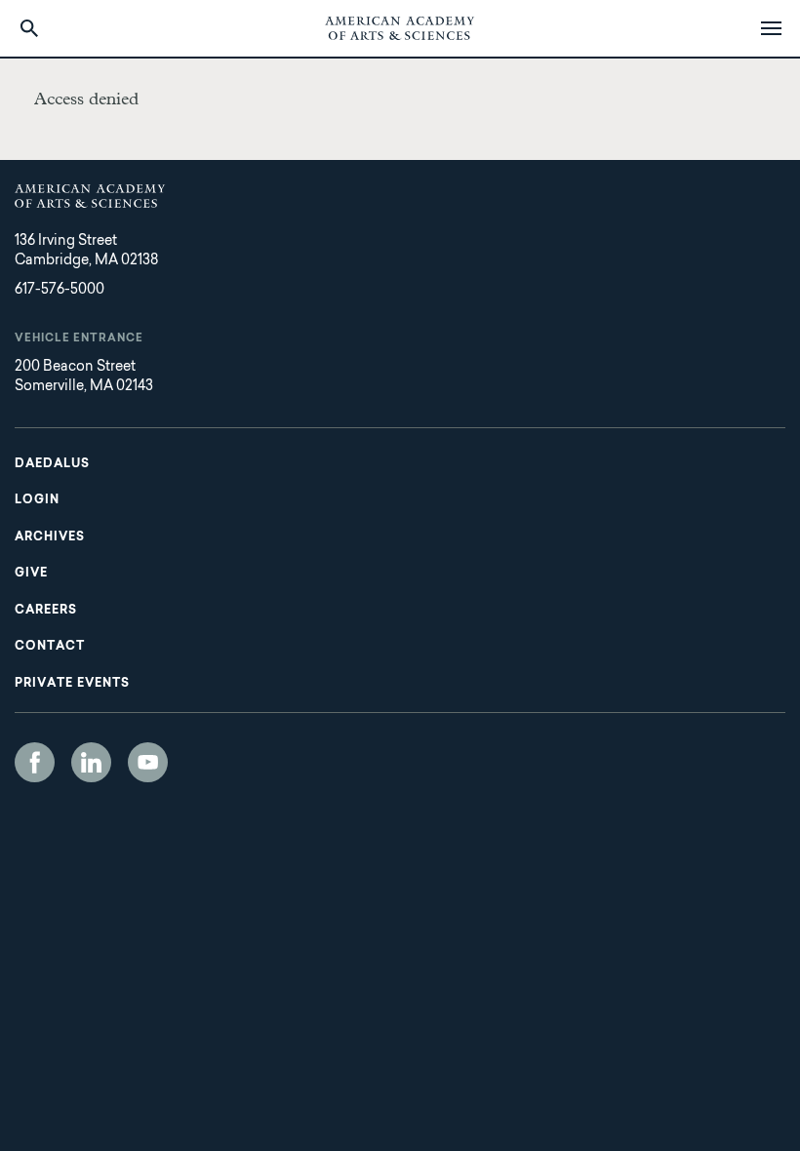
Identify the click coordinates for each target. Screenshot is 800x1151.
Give (31, 573)
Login (37, 500)
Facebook (35, 762)
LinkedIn (91, 762)
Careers (46, 610)
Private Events (72, 684)
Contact (50, 647)
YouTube (148, 762)
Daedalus (52, 464)
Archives (50, 537)
